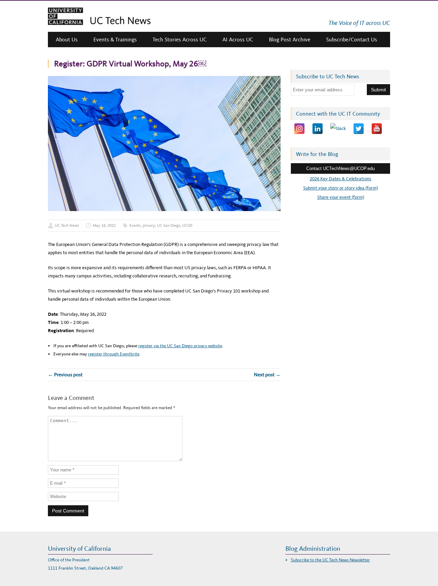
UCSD (187, 225)
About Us (67, 39)
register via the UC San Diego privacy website (180, 345)
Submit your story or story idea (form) (340, 188)
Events (135, 225)
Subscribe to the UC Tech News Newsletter (330, 559)
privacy (149, 225)
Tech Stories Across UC (180, 39)
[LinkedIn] (317, 128)
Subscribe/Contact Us (351, 39)
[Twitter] (358, 128)
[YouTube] (376, 128)
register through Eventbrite (113, 353)
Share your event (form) (340, 197)
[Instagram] (299, 128)
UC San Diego (168, 225)
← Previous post (65, 375)
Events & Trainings (115, 39)
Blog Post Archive (289, 39)
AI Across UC (237, 39)
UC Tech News (67, 225)
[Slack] (338, 128)
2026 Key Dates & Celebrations (340, 179)
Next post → (267, 375)
